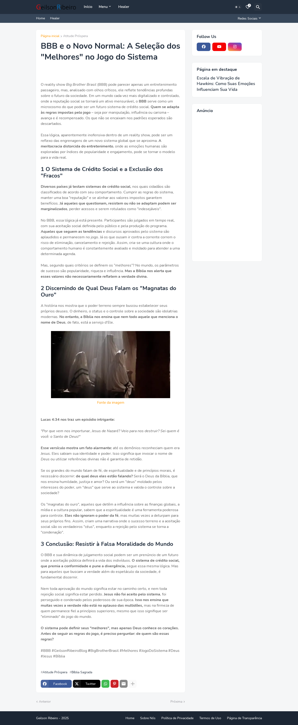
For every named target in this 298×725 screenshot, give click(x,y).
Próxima (176, 701)
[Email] (124, 684)
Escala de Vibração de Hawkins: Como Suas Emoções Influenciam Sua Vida (226, 83)
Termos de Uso (210, 718)
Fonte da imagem (110, 402)
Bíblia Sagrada (81, 672)
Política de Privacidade (177, 718)
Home (40, 18)
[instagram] (235, 47)
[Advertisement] (227, 186)
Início (88, 6)
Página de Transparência (244, 718)
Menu (103, 6)
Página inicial (50, 36)
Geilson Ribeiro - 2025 (52, 718)
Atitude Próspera (75, 36)
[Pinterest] (115, 684)
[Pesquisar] (258, 7)
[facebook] (203, 47)
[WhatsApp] (105, 684)
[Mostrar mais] (133, 684)
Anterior (45, 701)
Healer (123, 6)
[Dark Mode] (238, 7)
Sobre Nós (148, 718)
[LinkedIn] (250, 47)
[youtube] (219, 47)
